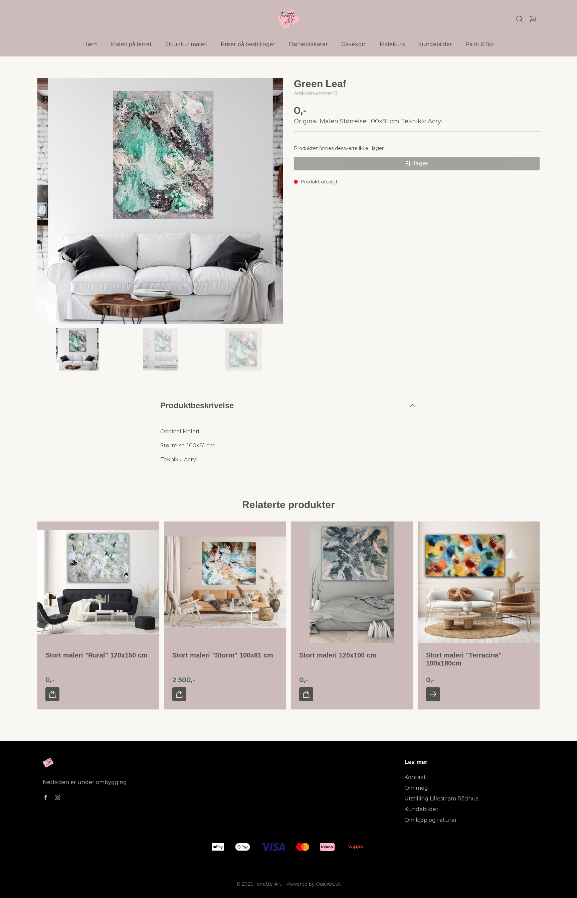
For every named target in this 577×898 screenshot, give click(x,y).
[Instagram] (57, 797)
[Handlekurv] (533, 19)
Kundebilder (421, 809)
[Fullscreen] (160, 201)
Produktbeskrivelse (197, 405)
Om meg (416, 788)
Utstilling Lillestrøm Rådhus (441, 798)
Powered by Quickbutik (313, 884)
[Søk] (519, 19)
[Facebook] (45, 797)
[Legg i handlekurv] (52, 694)
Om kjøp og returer (430, 820)
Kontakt (415, 777)
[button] (272, 203)
